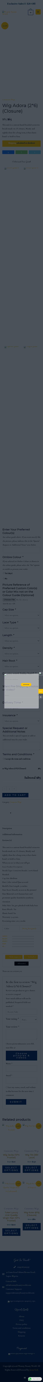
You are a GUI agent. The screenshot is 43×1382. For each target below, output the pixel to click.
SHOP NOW (26, 684)
